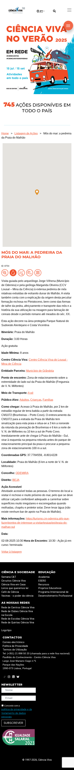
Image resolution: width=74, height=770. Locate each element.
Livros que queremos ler (15, 588)
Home (5, 133)
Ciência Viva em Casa (13, 584)
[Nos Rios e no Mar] (14, 272)
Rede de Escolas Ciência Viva (17, 618)
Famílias (48, 399)
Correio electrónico (13, 642)
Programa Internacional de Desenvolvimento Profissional (55, 594)
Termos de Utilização (15, 649)
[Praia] (30, 272)
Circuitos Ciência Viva (13, 580)
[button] (37, 192)
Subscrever (13, 722)
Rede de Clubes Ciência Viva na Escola (17, 613)
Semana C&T (8, 577)
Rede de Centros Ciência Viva (17, 607)
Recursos (43, 584)
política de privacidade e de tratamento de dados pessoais (16, 713)
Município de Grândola (40, 370)
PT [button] (41, 11)
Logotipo (6, 630)
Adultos (24, 399)
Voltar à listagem (11, 551)
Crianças (35, 399)
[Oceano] (22, 272)
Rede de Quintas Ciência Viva (17, 622)
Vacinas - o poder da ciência (17, 595)
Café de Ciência (10, 592)
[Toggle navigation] (69, 10)
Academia (44, 577)
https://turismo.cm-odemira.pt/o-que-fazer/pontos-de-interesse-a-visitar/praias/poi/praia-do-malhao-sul (35, 522)
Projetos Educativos (49, 588)
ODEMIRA (22, 473)
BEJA (15, 479)
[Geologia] (5, 272)
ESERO (42, 580)
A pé (30, 392)
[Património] (38, 272)
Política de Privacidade (15, 646)
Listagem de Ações (26, 133)
